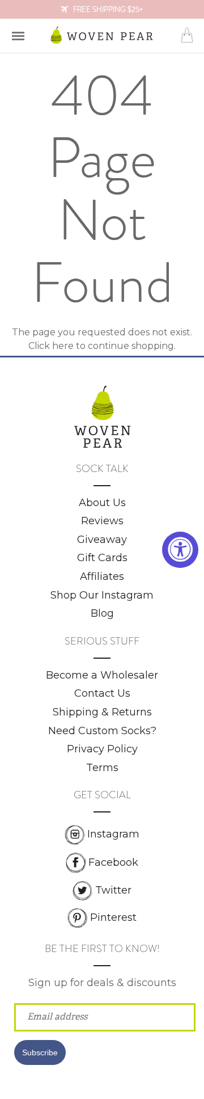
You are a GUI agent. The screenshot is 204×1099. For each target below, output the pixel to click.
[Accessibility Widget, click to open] (180, 550)
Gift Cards (102, 557)
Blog (102, 613)
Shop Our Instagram (102, 595)
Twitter (113, 890)
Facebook (113, 862)
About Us (102, 502)
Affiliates (102, 576)
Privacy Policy (102, 749)
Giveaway (102, 539)
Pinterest (113, 917)
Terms (102, 767)
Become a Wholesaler (102, 675)
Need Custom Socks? (102, 731)
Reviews (102, 521)
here (63, 345)
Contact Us (102, 693)
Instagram (113, 834)
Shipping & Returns (102, 712)
